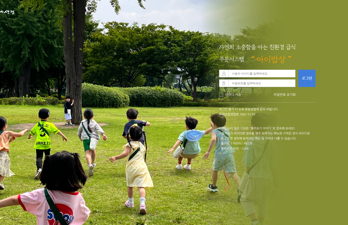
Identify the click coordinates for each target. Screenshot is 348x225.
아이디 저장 (230, 94)
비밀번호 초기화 (285, 94)
